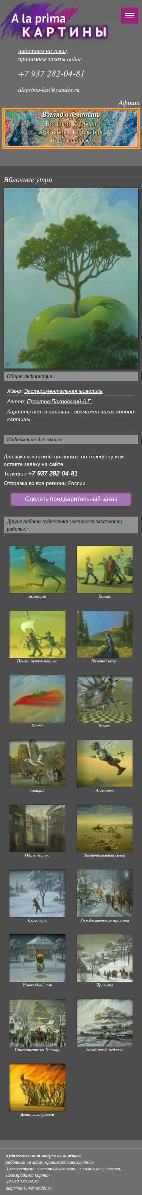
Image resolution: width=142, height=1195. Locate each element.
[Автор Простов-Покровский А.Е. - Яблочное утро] (71, 278)
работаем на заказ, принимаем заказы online (50, 54)
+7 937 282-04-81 (53, 473)
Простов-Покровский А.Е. (59, 401)
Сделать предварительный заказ (71, 499)
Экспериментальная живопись (63, 391)
